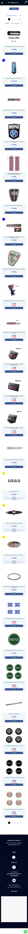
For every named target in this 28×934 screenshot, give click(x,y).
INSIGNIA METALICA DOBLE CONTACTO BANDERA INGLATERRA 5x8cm (14, 396)
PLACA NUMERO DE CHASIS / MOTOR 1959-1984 (14, 46)
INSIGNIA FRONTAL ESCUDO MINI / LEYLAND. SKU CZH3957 (14, 142)
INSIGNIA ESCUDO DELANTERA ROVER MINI (14, 205)
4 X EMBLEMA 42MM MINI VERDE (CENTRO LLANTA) (14, 682)
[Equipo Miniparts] (25, 931)
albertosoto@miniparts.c (13, 887)
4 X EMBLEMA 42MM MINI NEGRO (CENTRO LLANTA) (14, 777)
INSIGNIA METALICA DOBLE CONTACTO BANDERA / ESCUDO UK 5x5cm (14, 428)
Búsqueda (14, 8)
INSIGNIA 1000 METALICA (14, 491)
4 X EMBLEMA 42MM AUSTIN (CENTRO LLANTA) (14, 745)
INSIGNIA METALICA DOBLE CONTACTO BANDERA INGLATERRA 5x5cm (14, 364)
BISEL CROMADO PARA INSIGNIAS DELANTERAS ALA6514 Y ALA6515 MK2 (14, 587)
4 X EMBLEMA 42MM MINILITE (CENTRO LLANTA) (14, 618)
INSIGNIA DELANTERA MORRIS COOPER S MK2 (14, 555)
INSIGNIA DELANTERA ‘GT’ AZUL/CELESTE (14, 78)
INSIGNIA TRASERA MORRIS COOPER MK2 (14, 523)
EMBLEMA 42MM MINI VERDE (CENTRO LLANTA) (14, 650)
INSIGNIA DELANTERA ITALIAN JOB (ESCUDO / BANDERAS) (14, 269)
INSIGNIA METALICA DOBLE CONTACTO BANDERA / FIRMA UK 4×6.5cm (14, 333)
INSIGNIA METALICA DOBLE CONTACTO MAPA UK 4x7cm (14, 300)
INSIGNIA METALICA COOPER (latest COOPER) (14, 459)
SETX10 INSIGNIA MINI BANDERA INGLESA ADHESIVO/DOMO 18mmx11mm (14, 174)
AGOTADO (14, 498)
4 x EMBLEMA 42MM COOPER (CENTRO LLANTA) (14, 809)
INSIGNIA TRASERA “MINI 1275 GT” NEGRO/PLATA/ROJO (14, 110)
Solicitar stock (14, 499)
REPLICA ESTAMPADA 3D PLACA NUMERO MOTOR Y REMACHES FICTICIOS (14, 237)
